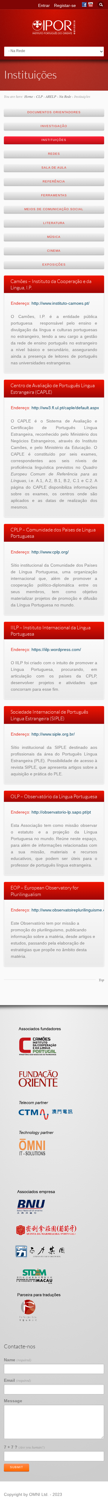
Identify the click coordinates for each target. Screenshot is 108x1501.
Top (101, 979)
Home (28, 96)
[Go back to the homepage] (54, 32)
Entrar (44, 5)
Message (13, 1400)
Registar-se (65, 5)
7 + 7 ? (24, 1447)
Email (17, 1380)
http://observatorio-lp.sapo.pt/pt (61, 812)
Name (17, 1359)
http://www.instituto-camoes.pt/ (60, 303)
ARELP (51, 96)
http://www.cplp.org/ (50, 552)
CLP (39, 96)
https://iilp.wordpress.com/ (56, 649)
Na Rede (65, 96)
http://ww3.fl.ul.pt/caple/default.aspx (65, 407)
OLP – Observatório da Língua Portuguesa (53, 796)
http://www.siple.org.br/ (53, 734)
